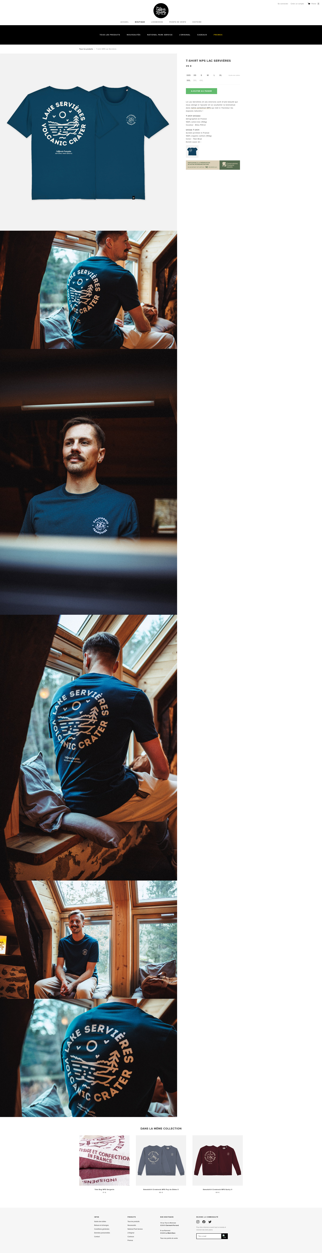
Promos (218, 35)
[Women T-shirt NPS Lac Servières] (192, 151)
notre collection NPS (201, 108)
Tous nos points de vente (169, 1238)
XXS (189, 75)
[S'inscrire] (225, 1236)
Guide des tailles (234, 75)
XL (220, 75)
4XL (201, 80)
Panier (315, 4)
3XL (195, 80)
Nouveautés (133, 35)
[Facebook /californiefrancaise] (203, 1221)
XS (195, 75)
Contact (97, 1237)
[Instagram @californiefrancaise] (197, 1221)
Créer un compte (297, 4)
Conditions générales (101, 1229)
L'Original (184, 35)
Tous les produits (110, 35)
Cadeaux (202, 35)
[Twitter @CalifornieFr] (209, 1221)
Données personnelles (102, 1233)
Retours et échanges (101, 1225)
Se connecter (283, 4)
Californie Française (161, 10)
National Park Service (160, 35)
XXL (188, 80)
